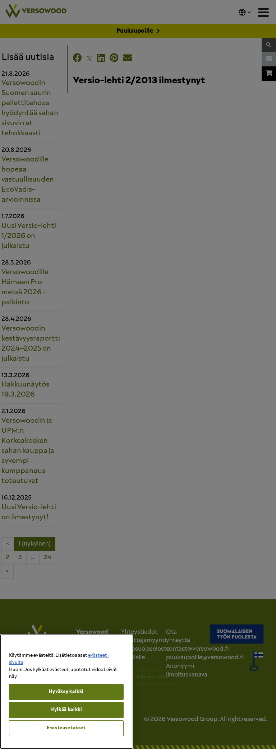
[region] (66, 691)
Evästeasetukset (66, 728)
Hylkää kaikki (66, 710)
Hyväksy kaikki (66, 692)
